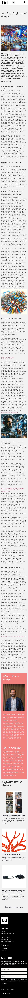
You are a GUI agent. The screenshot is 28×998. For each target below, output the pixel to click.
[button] (13, 2)
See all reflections (14, 907)
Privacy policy (6, 993)
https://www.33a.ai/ (7, 358)
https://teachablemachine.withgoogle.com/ (13, 636)
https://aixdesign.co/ (7, 357)
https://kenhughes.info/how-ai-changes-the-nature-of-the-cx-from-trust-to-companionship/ (13, 490)
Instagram (4, 948)
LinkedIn (3, 950)
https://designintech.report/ (9, 412)
